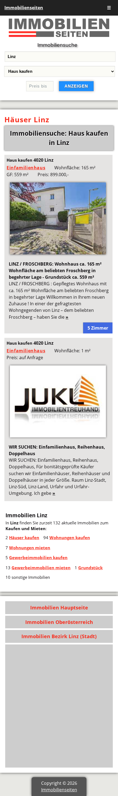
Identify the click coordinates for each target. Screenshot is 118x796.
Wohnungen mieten (29, 547)
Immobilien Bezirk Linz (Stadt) (59, 636)
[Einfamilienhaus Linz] (58, 253)
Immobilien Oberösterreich (59, 622)
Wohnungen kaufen (69, 537)
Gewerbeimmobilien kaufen (38, 557)
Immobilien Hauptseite (59, 607)
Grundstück (90, 567)
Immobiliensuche (57, 45)
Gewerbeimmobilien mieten (41, 567)
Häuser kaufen (24, 537)
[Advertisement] (59, 706)
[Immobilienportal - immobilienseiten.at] (59, 38)
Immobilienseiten (23, 8)
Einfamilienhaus (26, 168)
